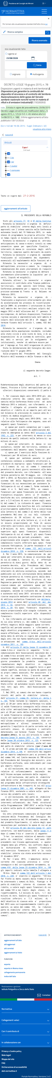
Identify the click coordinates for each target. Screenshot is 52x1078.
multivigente (38, 74)
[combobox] (26, 32)
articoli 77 (19, 221)
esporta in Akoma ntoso (13, 968)
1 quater (13, 166)
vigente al (12, 53)
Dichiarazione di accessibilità (14, 1067)
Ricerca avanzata (39, 40)
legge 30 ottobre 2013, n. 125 (22, 740)
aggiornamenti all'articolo (15, 208)
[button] (33, 58)
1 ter (12, 161)
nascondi (9, 134)
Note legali (6, 1055)
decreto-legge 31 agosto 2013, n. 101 (20, 737)
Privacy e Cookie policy (11, 1051)
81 (28, 221)
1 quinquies (15, 170)
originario (16, 74)
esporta (7, 964)
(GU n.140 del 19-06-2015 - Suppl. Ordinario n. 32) (23, 125)
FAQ (3, 1063)
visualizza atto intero (42, 129)
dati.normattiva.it (9, 1070)
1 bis (12, 157)
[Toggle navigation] (44, 11)
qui (46, 24)
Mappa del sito (8, 1059)
